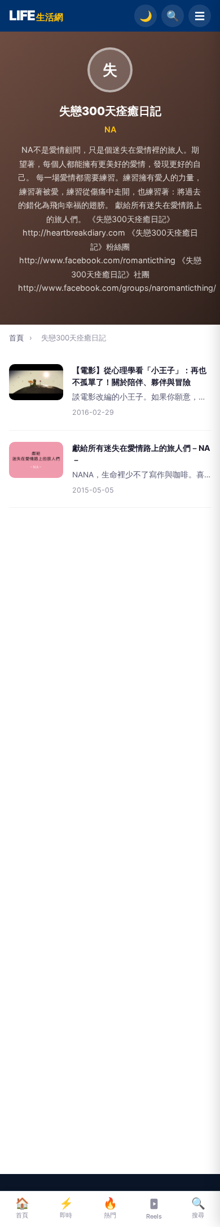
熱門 (110, 1208)
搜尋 (198, 1208)
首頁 (16, 337)
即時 (66, 1208)
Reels (154, 1216)
